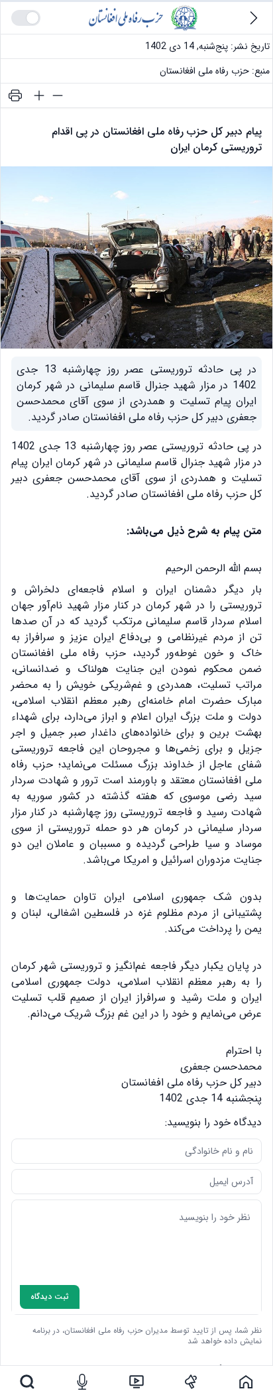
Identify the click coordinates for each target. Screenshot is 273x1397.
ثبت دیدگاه (49, 1296)
